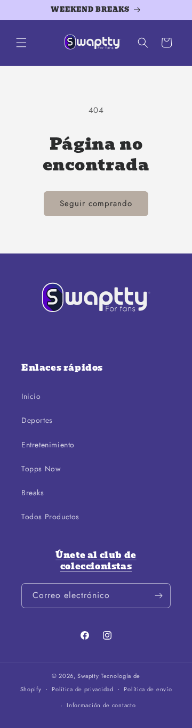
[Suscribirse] (158, 595)
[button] (21, 42)
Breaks (32, 492)
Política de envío (148, 689)
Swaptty (88, 676)
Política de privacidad (82, 689)
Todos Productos (50, 516)
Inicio (31, 396)
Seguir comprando (96, 203)
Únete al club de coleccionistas (96, 561)
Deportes (37, 420)
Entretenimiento (48, 444)
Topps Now (41, 468)
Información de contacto (101, 705)
